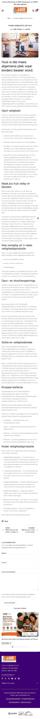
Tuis (8, 18)
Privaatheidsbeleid (28, 699)
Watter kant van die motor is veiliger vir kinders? (11, 532)
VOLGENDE (32, 528)
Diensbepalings (14, 702)
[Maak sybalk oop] (38, 218)
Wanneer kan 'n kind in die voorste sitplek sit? (28, 532)
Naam (4, 553)
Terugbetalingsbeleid (13, 699)
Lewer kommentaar (9, 572)
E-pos (4, 562)
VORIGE (7, 528)
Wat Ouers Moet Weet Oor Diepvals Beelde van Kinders (20, 639)
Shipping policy (26, 702)
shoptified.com (24, 695)
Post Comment (9, 603)
